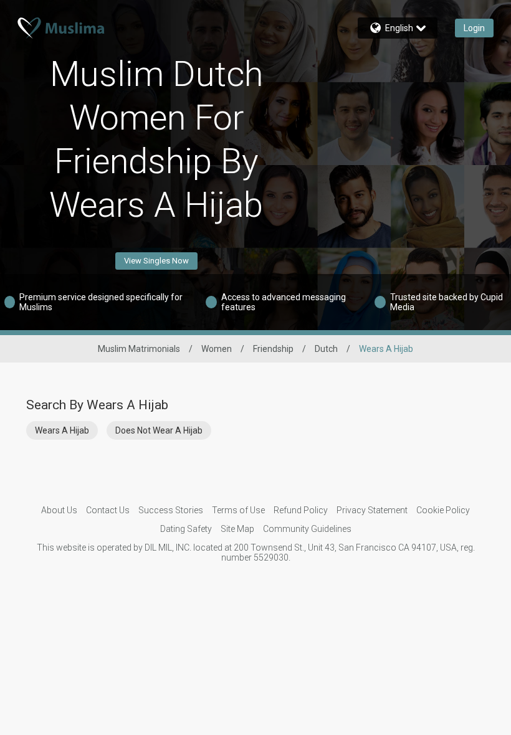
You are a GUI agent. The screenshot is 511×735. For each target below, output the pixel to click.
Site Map (237, 529)
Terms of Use (238, 510)
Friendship (273, 349)
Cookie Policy (443, 510)
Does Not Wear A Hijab (159, 430)
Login (474, 28)
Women (216, 349)
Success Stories (170, 510)
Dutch (326, 349)
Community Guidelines (307, 529)
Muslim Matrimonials (139, 349)
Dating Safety (186, 529)
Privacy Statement (372, 510)
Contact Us (108, 510)
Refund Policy (301, 510)
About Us (59, 510)
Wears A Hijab (62, 430)
